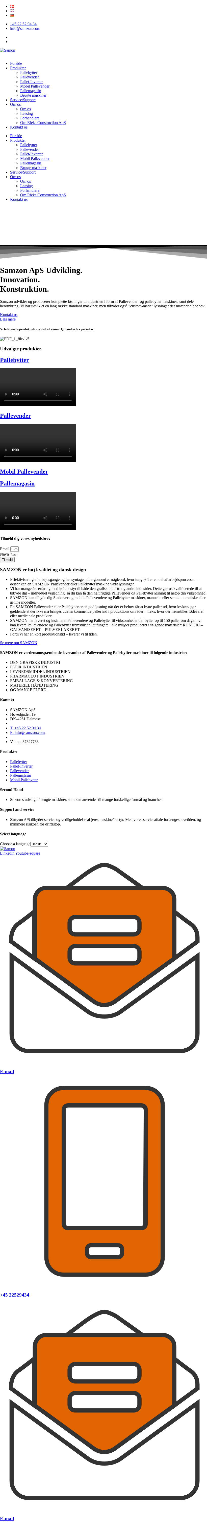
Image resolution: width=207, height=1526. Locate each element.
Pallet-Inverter (31, 81)
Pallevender (29, 77)
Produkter (18, 68)
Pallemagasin (30, 91)
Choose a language (15, 844)
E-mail (7, 1071)
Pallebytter (28, 72)
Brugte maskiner (33, 95)
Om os (15, 104)
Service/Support (23, 100)
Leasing (26, 113)
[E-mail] (103, 1061)
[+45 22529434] (103, 1285)
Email (5, 549)
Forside (16, 63)
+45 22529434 (14, 1295)
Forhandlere (29, 118)
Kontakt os (19, 127)
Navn (5, 554)
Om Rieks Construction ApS (43, 122)
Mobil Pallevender (34, 86)
